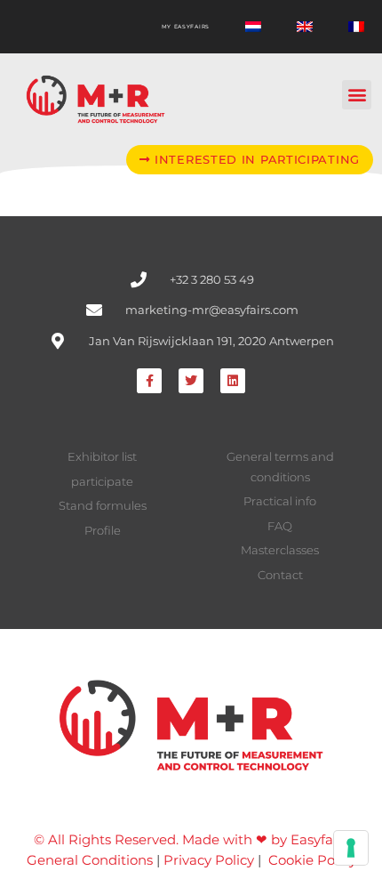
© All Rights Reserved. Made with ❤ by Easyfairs (191, 839)
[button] (356, 94)
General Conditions (90, 859)
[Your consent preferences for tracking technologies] (351, 848)
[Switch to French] (356, 27)
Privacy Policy (208, 859)
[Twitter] (191, 380)
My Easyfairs (186, 26)
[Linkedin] (232, 380)
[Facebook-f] (149, 380)
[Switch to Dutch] (253, 27)
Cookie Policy (312, 859)
